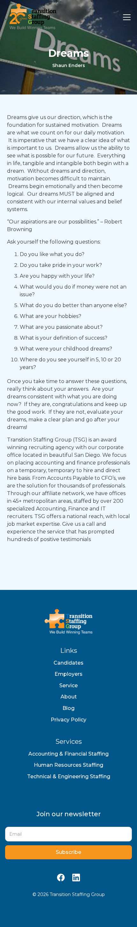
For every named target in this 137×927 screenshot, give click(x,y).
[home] (31, 17)
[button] (125, 17)
